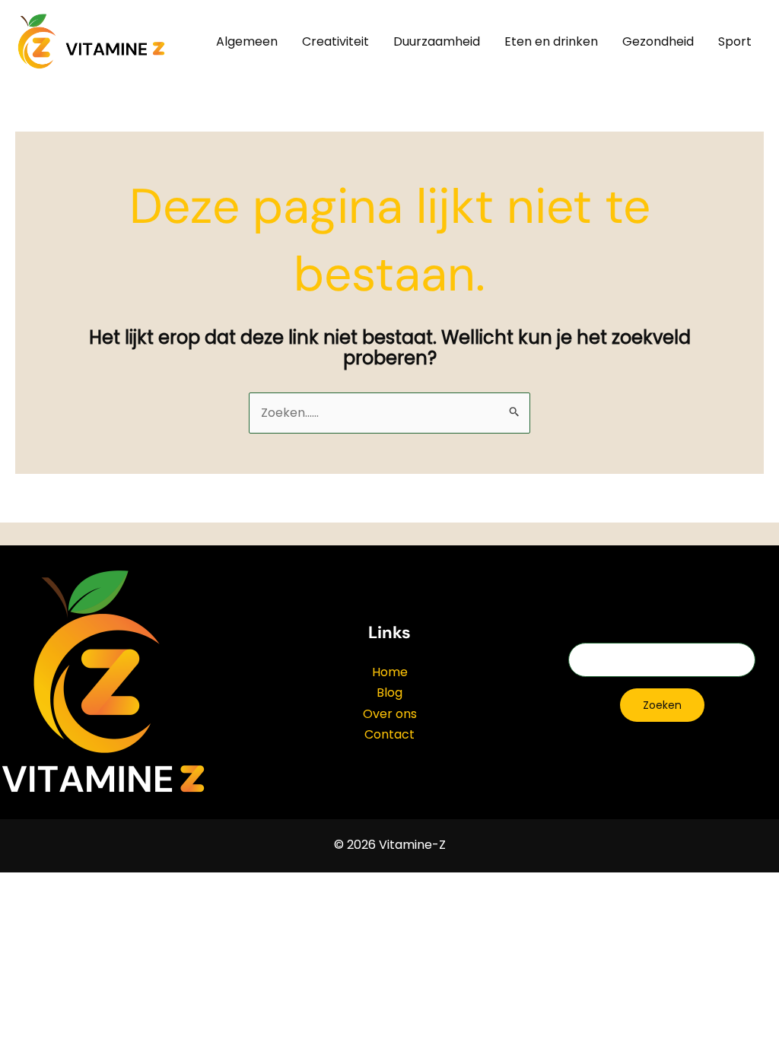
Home (390, 672)
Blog (389, 692)
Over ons (390, 714)
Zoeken (662, 705)
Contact (389, 734)
